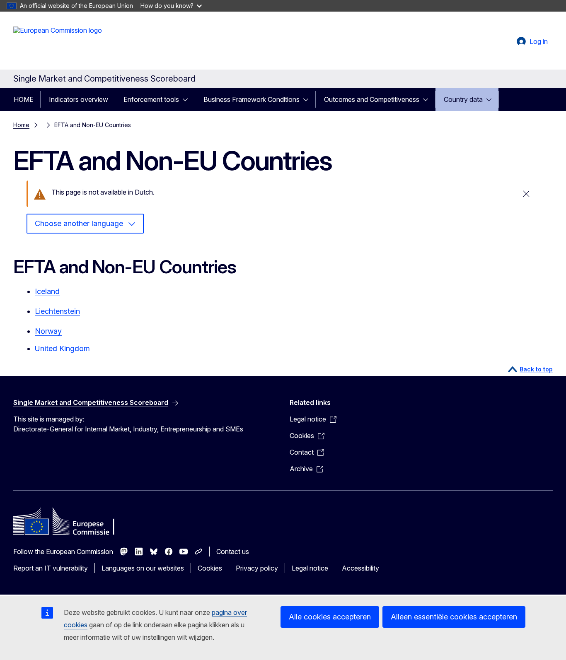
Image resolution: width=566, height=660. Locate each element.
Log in (539, 41)
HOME (24, 99)
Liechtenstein (57, 311)
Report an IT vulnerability (50, 568)
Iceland (47, 291)
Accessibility (360, 568)
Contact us (232, 551)
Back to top (536, 369)
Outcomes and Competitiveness (371, 99)
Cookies (210, 568)
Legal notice (310, 568)
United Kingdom (62, 348)
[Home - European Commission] (57, 43)
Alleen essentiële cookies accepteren (454, 616)
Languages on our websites (143, 568)
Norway (48, 331)
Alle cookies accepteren (330, 616)
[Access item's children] (188, 99)
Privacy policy (257, 568)
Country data (463, 99)
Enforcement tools (151, 99)
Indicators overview (78, 99)
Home (21, 124)
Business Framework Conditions (251, 99)
